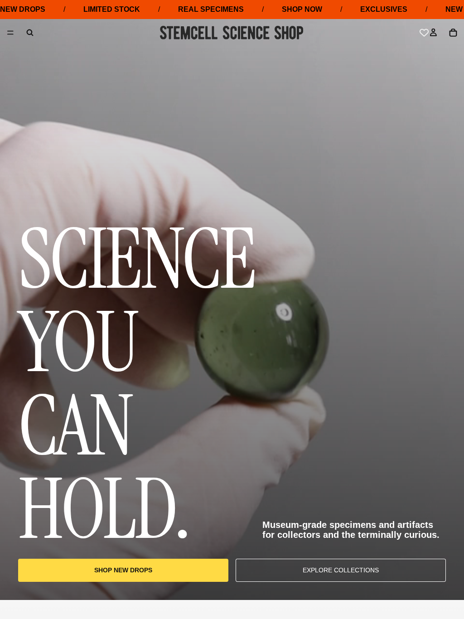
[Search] (30, 33)
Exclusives (383, 9)
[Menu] (10, 33)
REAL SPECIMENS (211, 9)
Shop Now (302, 9)
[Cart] (453, 33)
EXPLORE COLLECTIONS (341, 570)
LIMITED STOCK (111, 9)
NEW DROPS (22, 9)
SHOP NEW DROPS (123, 570)
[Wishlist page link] (424, 32)
